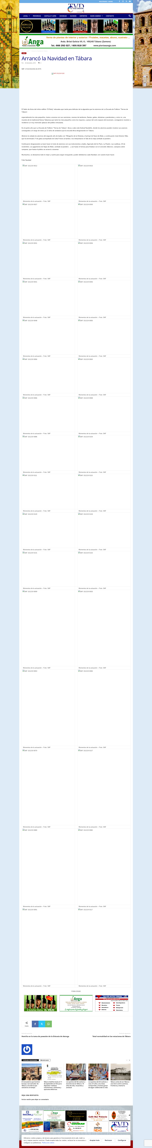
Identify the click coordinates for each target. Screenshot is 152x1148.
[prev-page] (127, 1060)
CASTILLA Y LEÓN (50, 16)
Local (28, 51)
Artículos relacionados (30, 1060)
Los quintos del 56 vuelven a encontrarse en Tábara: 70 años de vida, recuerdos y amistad (75, 1084)
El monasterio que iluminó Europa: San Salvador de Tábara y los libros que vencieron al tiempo (31, 1084)
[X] (126, 1)
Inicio (23, 51)
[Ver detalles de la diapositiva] (76, 26)
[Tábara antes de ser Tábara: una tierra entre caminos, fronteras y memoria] (121, 1072)
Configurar (122, 1140)
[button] (129, 15)
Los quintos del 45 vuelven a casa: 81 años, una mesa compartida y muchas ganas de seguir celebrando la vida (98, 1084)
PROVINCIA (37, 16)
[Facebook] (119, 1)
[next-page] (129, 1060)
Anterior (22, 25)
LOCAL (25, 16)
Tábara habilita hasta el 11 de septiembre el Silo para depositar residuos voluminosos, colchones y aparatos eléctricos (53, 1085)
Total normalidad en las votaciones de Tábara (111, 1036)
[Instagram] (123, 1)
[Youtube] (130, 1)
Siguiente (130, 25)
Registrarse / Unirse (106, 1)
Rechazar (108, 1140)
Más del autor (44, 1060)
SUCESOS (73, 16)
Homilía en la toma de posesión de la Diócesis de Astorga (45, 1036)
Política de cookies (48, 1143)
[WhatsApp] (48, 1024)
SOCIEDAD (63, 16)
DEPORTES (83, 16)
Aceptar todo (95, 1140)
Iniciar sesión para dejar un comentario (35, 1099)
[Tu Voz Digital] (76, 8)
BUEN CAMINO (95, 16)
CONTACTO (110, 16)
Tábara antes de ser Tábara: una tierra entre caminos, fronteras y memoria (120, 1084)
